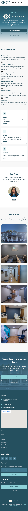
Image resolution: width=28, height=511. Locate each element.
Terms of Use (4, 447)
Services (3, 439)
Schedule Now (14, 486)
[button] (12, 200)
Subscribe (14, 474)
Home (2, 434)
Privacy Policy (4, 445)
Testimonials (4, 442)
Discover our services (14, 35)
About (2, 437)
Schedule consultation (14, 30)
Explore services (14, 382)
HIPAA (2, 450)
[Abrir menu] (25, 2)
